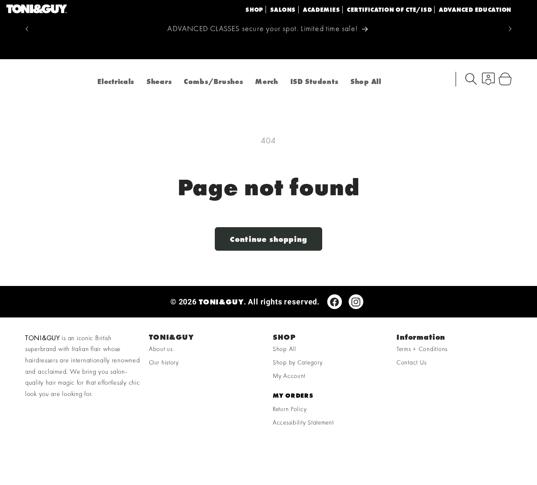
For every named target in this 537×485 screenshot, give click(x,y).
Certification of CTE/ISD (389, 9)
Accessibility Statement (303, 423)
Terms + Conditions (422, 349)
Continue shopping (268, 239)
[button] (471, 79)
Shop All (284, 349)
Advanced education (475, 9)
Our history (164, 363)
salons (283, 9)
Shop (254, 9)
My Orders (293, 396)
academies (321, 9)
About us (161, 349)
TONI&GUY (221, 302)
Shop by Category (298, 363)
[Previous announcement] (27, 29)
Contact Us (411, 363)
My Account (289, 376)
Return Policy (289, 409)
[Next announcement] (510, 29)
